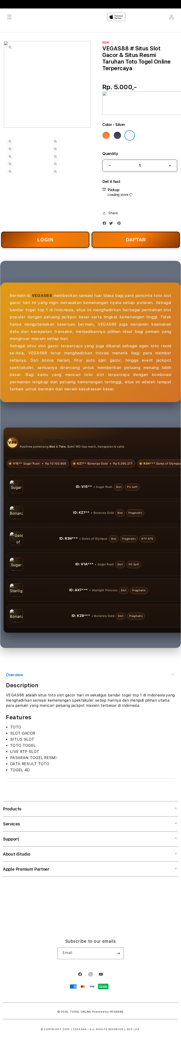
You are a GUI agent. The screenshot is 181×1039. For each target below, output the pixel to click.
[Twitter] (112, 224)
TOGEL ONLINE (80, 1037)
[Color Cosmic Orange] (106, 135)
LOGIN (45, 239)
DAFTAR (136, 239)
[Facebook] (105, 224)
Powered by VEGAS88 (108, 1037)
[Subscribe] (118, 979)
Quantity (110, 153)
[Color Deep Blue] (117, 135)
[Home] (116, 17)
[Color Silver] (129, 135)
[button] (9, 17)
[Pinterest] (120, 224)
